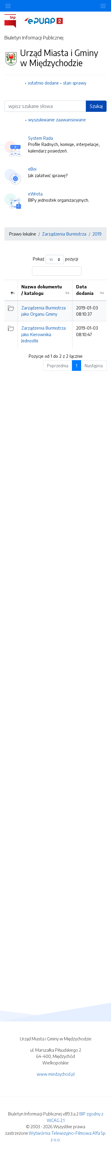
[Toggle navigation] (103, 5)
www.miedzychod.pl (56, 1074)
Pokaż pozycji (55, 259)
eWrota (35, 193)
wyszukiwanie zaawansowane (57, 119)
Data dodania (85, 290)
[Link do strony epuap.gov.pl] (43, 20)
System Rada (40, 138)
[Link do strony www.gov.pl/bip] (13, 20)
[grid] (55, 313)
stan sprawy (74, 82)
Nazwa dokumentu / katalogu (41, 290)
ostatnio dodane (43, 82)
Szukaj (96, 106)
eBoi (32, 168)
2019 (97, 233)
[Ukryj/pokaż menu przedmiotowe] (8, 5)
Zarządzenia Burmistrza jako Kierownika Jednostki (43, 334)
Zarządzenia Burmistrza (64, 233)
